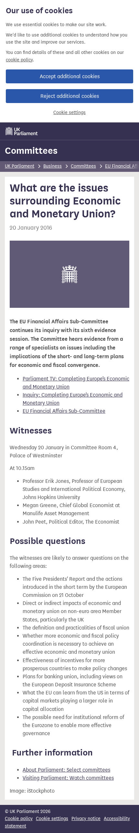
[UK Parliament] (21, 131)
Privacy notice (86, 818)
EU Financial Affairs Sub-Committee (64, 411)
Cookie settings (69, 112)
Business (52, 166)
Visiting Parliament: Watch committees (68, 778)
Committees (31, 150)
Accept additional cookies (70, 76)
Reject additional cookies (69, 96)
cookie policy (19, 60)
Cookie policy (19, 818)
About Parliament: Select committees (66, 770)
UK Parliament (19, 166)
